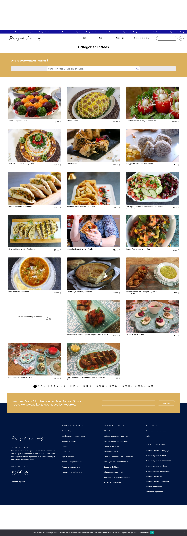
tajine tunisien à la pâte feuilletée (21, 249)
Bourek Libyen (72, 163)
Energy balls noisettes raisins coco (139, 163)
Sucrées (102, 38)
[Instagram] (13, 472)
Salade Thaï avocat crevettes (138, 249)
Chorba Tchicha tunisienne (18, 292)
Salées (86, 38)
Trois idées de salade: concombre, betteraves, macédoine (144, 207)
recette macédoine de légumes (21, 163)
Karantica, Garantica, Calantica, (79, 292)
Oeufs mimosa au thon (135, 334)
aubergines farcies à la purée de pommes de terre (87, 334)
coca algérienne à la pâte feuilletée (81, 249)
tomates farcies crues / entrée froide (141, 121)
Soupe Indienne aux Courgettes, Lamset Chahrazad (142, 292)
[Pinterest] (26, 472)
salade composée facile (17, 121)
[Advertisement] (93, 15)
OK (152, 533)
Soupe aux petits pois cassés (30, 317)
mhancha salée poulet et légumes (81, 206)
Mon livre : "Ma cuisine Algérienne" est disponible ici (66, 32)
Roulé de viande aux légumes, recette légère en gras (86, 378)
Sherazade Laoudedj (25, 38)
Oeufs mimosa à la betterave (20, 377)
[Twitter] (19, 472)
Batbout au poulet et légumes (20, 206)
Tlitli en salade (72, 121)
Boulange (120, 38)
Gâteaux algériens (142, 38)
